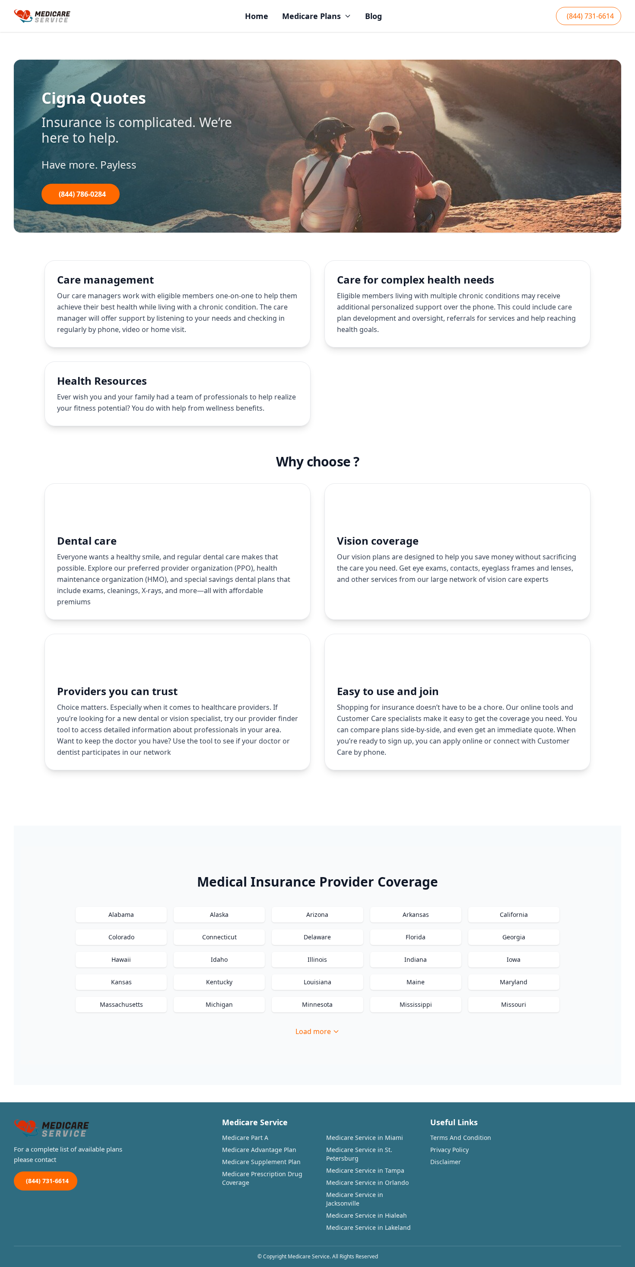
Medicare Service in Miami (364, 1137)
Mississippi (416, 1004)
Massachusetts (121, 1004)
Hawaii (121, 959)
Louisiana (317, 982)
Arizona (317, 914)
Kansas (121, 982)
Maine (415, 982)
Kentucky (219, 982)
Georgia (513, 937)
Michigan (219, 1004)
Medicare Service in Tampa (365, 1170)
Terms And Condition (460, 1137)
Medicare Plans (311, 16)
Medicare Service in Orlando (367, 1182)
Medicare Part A (245, 1137)
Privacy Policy (449, 1150)
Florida (415, 937)
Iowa (514, 959)
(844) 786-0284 (82, 194)
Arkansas (416, 914)
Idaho (219, 959)
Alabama (121, 914)
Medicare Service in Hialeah (366, 1215)
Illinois (317, 959)
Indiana (415, 959)
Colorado (121, 937)
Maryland (513, 982)
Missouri (513, 1004)
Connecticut (219, 937)
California (514, 914)
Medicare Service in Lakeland (368, 1227)
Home (256, 16)
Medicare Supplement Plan (261, 1162)
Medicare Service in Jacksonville (354, 1198)
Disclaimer (445, 1162)
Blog (373, 16)
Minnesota (317, 1004)
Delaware (317, 937)
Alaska (219, 914)
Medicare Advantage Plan (259, 1150)
